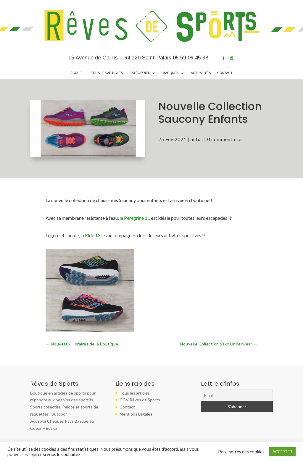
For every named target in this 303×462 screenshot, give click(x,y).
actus (197, 139)
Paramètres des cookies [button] (241, 451)
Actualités (201, 73)
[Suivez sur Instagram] (232, 58)
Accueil (77, 73)
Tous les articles (107, 73)
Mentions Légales (136, 413)
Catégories (139, 73)
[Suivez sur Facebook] (223, 58)
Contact (225, 73)
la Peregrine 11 (134, 218)
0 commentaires (225, 139)
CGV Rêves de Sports (140, 399)
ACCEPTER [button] (282, 451)
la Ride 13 (90, 235)
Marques (170, 73)
